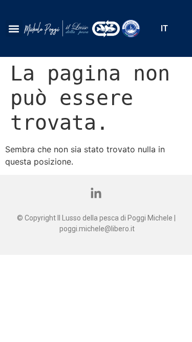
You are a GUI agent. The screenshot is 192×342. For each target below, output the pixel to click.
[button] (14, 28)
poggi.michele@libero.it (97, 229)
